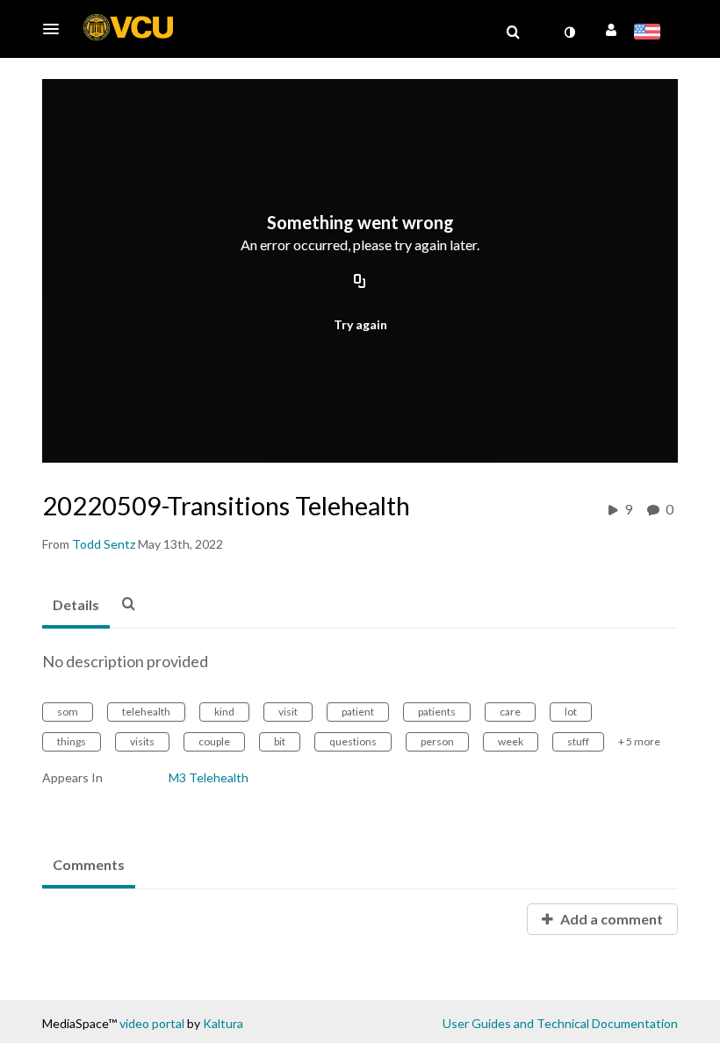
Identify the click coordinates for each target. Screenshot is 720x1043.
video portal (151, 1023)
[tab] (76, 606)
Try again (360, 324)
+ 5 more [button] (639, 741)
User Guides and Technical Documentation (560, 1023)
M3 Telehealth (208, 777)
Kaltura (223, 1023)
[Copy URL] (360, 283)
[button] (56, 29)
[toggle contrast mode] (569, 32)
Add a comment (610, 918)
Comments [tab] (89, 864)
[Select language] (650, 33)
